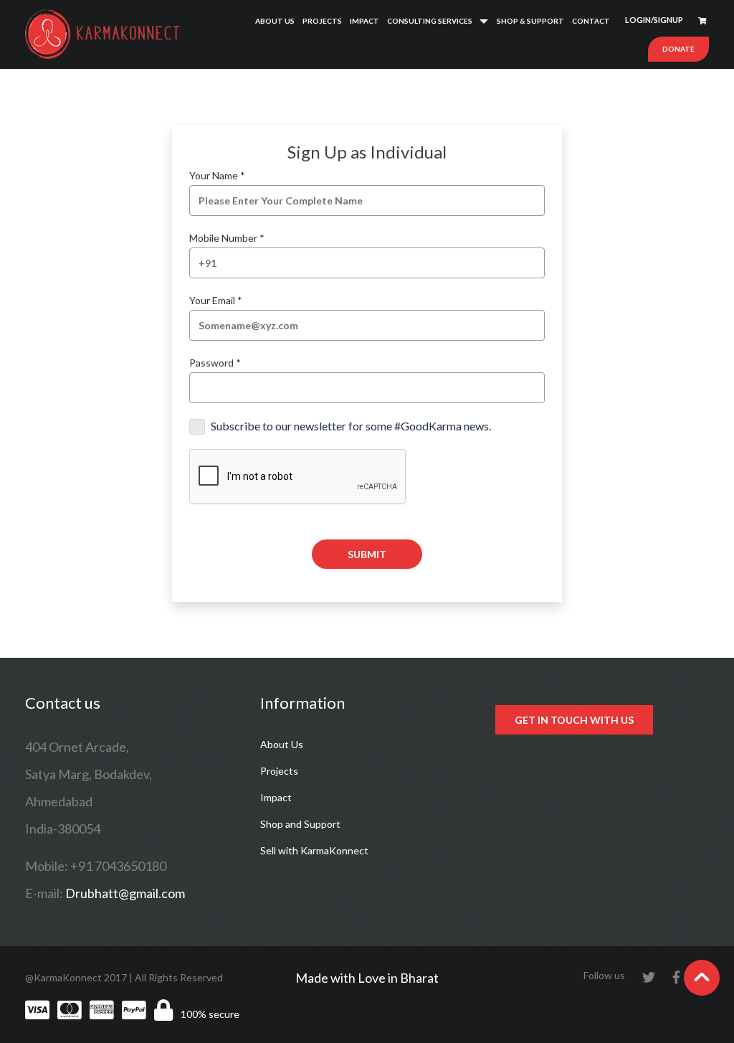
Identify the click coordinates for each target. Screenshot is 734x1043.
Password (215, 363)
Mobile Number (226, 238)
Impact (364, 20)
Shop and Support (300, 824)
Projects (322, 20)
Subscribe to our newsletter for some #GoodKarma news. (351, 426)
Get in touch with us (574, 720)
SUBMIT (367, 554)
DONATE (678, 48)
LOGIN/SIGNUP (654, 19)
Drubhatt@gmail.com (125, 893)
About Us (275, 20)
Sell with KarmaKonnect (314, 850)
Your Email (215, 300)
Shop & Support (530, 20)
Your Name (217, 175)
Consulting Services (429, 20)
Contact (591, 20)
